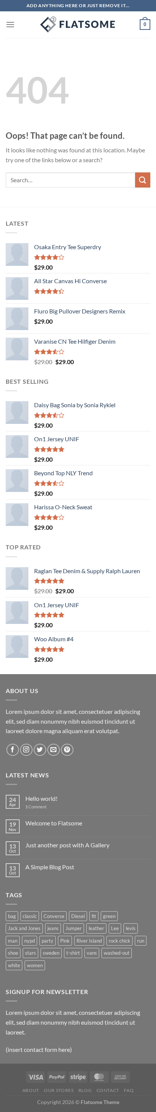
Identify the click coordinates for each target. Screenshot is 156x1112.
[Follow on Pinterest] (67, 750)
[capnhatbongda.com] (78, 25)
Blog (85, 1090)
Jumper (74, 928)
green (109, 916)
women (35, 965)
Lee (115, 928)
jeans (53, 928)
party (47, 941)
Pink (65, 941)
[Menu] (10, 24)
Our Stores (58, 1090)
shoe (13, 953)
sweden (51, 953)
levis (131, 928)
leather (96, 928)
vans (92, 953)
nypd (29, 941)
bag (12, 916)
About (30, 1090)
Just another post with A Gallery (67, 844)
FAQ (129, 1090)
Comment (36, 806)
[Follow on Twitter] (40, 750)
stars (30, 953)
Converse (54, 916)
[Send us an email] (53, 750)
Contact (108, 1090)
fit (94, 916)
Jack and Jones (24, 928)
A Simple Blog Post (49, 866)
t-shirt (73, 953)
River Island (89, 941)
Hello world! (41, 798)
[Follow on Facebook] (12, 750)
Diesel (78, 916)
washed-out (116, 953)
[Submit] (142, 179)
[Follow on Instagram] (26, 750)
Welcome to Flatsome (53, 823)
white (14, 965)
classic (30, 916)
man (12, 941)
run (140, 941)
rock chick (119, 941)
